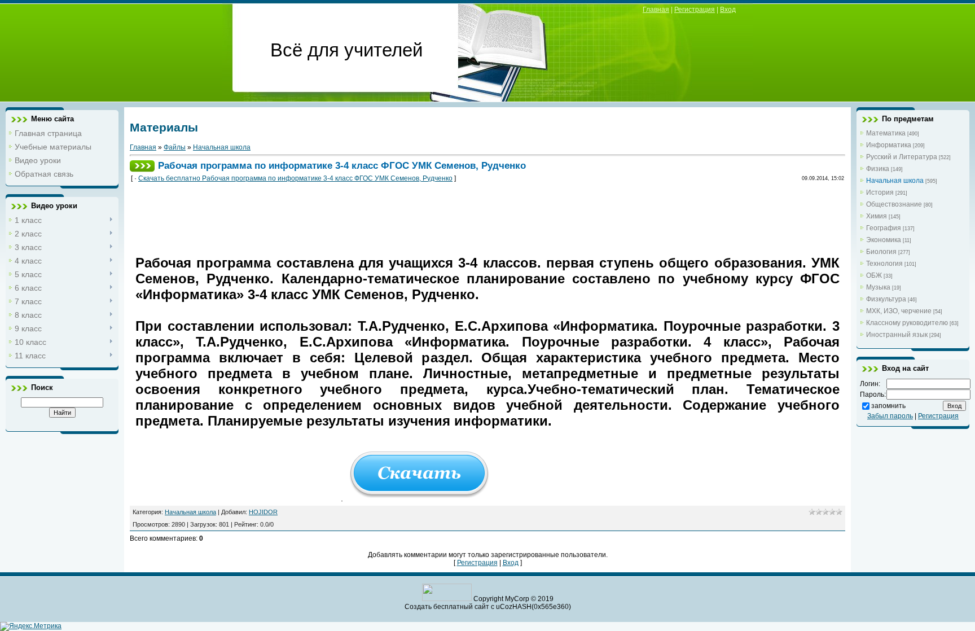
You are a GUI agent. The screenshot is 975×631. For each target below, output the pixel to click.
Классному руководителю (907, 323)
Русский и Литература (901, 157)
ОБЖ (874, 275)
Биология (881, 252)
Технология (884, 264)
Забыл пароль (890, 416)
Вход (728, 10)
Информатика (888, 145)
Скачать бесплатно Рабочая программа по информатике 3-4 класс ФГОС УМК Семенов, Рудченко (295, 178)
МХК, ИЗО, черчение (899, 311)
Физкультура (886, 299)
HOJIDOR (263, 512)
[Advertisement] (340, 216)
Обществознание (894, 204)
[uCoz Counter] (447, 599)
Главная (656, 10)
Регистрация (694, 10)
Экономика (883, 240)
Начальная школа (222, 147)
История (880, 192)
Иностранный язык (897, 335)
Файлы (175, 147)
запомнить (888, 406)
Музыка (878, 287)
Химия (876, 216)
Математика (886, 133)
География (883, 228)
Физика (877, 169)
